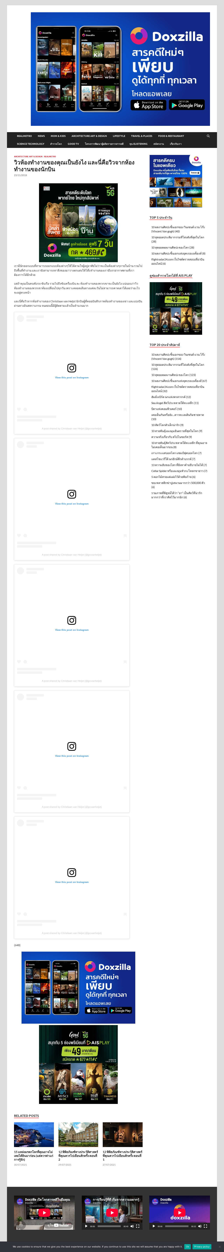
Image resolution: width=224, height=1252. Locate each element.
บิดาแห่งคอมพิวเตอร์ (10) (166, 408)
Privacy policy (202, 1246)
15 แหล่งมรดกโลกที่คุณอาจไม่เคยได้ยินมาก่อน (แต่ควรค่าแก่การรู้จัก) (33, 1155)
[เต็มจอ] (137, 1226)
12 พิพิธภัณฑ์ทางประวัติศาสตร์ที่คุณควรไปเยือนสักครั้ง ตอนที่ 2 (78, 1155)
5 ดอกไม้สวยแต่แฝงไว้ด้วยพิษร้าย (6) (173, 476)
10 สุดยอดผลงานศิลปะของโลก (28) (172, 247)
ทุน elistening (139, 143)
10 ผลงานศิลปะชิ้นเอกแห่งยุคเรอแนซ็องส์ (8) (178, 253)
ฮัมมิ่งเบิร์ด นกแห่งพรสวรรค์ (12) (171, 397)
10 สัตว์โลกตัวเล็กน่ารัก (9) (167, 425)
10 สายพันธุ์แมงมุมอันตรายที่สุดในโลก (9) (176, 431)
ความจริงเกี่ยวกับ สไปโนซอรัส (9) (171, 436)
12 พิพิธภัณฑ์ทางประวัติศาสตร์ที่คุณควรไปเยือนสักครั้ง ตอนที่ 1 (122, 1155)
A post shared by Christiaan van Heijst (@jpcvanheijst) (72, 428)
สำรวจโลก (56, 143)
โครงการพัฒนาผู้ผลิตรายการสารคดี (104, 143)
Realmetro (24, 136)
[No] (219, 1246)
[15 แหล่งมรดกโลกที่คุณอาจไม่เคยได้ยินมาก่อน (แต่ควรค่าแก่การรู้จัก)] (34, 1135)
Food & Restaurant (171, 136)
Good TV (73, 143)
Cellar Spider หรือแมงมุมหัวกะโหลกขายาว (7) (179, 470)
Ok (187, 1246)
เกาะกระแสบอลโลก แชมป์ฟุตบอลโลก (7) (176, 453)
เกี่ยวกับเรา (176, 143)
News (41, 136)
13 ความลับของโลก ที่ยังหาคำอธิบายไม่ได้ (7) (179, 465)
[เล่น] (86, 1226)
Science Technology (30, 143)
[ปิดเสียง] (132, 1226)
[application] (112, 1213)
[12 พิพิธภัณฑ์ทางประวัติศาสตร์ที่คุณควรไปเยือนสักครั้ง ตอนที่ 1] (123, 1135)
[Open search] (208, 136)
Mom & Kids (58, 136)
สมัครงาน (158, 143)
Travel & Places (141, 136)
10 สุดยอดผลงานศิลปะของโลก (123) (173, 374)
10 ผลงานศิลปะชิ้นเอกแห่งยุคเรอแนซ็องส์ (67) (179, 380)
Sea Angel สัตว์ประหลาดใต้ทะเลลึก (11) (175, 402)
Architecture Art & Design (89, 136)
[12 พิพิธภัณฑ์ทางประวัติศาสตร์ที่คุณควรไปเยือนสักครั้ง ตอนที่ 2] (78, 1135)
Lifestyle (119, 136)
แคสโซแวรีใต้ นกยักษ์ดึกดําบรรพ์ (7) (173, 459)
